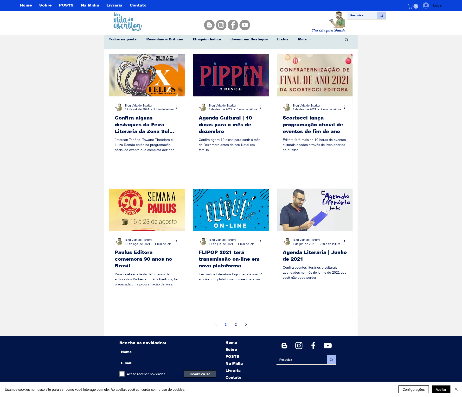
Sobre (231, 349)
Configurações (414, 389)
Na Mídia (234, 363)
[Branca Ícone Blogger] (284, 345)
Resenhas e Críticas (164, 39)
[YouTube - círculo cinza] (244, 25)
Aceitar (441, 389)
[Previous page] (215, 324)
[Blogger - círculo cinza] (209, 25)
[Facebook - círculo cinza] (233, 25)
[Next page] (246, 324)
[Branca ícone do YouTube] (328, 345)
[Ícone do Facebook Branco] (313, 345)
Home (231, 342)
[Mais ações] (178, 107)
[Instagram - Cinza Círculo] (221, 25)
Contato (233, 377)
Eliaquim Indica (207, 39)
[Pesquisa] (381, 15)
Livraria (233, 370)
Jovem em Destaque (249, 39)
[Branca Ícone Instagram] (299, 345)
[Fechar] (456, 389)
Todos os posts (123, 39)
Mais (302, 39)
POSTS (232, 356)
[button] (413, 6)
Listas (283, 39)
